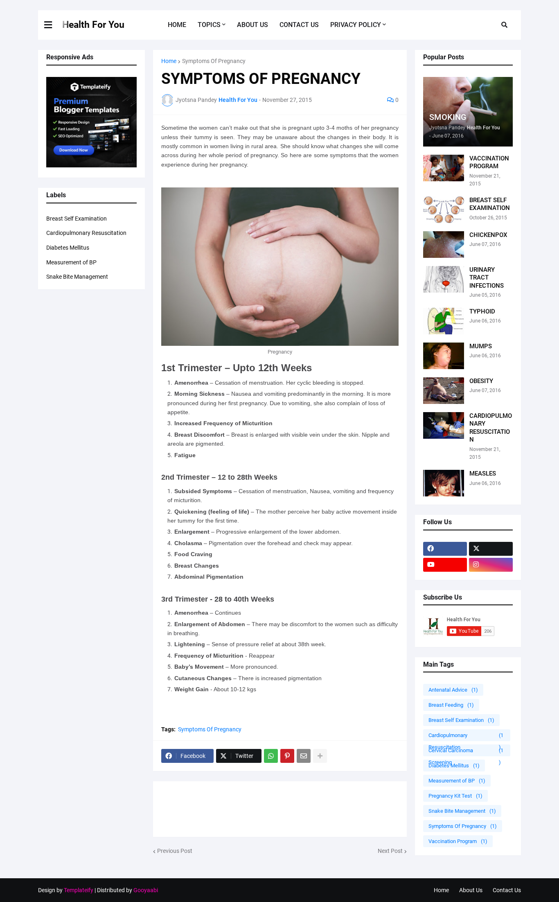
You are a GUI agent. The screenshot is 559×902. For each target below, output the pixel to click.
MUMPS (480, 346)
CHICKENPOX (488, 235)
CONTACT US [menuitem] (299, 25)
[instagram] (491, 565)
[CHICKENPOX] (443, 244)
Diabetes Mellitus (67, 247)
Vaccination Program (457, 841)
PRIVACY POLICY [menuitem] (355, 25)
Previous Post (174, 851)
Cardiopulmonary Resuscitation (86, 233)
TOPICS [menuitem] (209, 25)
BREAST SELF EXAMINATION (489, 204)
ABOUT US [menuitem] (252, 25)
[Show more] (320, 756)
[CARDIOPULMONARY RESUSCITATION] (443, 425)
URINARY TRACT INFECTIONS (486, 277)
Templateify (78, 890)
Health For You (93, 24)
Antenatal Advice (453, 690)
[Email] (304, 756)
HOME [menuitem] (177, 25)
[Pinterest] (287, 756)
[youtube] (445, 565)
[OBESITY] (443, 390)
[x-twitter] (491, 549)
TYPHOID (482, 311)
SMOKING (448, 117)
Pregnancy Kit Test (455, 796)
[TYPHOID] (443, 321)
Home (168, 61)
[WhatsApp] (271, 756)
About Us (470, 890)
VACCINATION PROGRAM (489, 162)
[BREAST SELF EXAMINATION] (443, 209)
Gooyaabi (145, 890)
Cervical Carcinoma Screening (465, 751)
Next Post (390, 851)
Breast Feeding (451, 705)
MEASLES (482, 473)
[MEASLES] (443, 483)
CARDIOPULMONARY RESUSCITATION (490, 428)
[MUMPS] (443, 356)
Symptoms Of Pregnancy (214, 61)
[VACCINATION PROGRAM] (443, 168)
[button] (53, 25)
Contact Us (507, 890)
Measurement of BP (71, 262)
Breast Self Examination (76, 218)
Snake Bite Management (77, 276)
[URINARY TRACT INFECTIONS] (443, 279)
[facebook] (445, 549)
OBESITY (481, 381)
